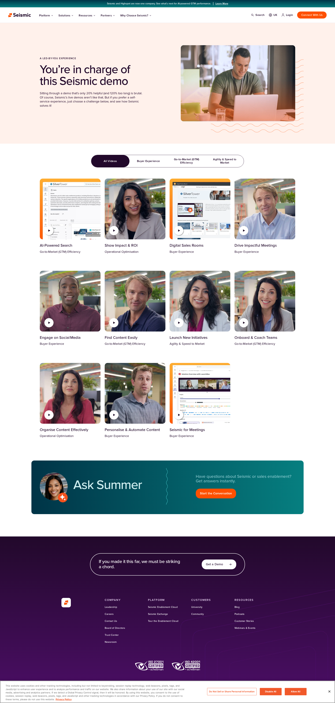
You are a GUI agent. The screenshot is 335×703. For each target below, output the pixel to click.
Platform (44, 15)
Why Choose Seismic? (134, 15)
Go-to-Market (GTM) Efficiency (186, 161)
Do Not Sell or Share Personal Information (232, 691)
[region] (167, 692)
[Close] (329, 691)
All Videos (110, 161)
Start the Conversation (216, 493)
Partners (106, 15)
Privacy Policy (64, 699)
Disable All (270, 691)
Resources (85, 15)
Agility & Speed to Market (224, 161)
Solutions (64, 15)
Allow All (295, 691)
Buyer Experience (148, 161)
